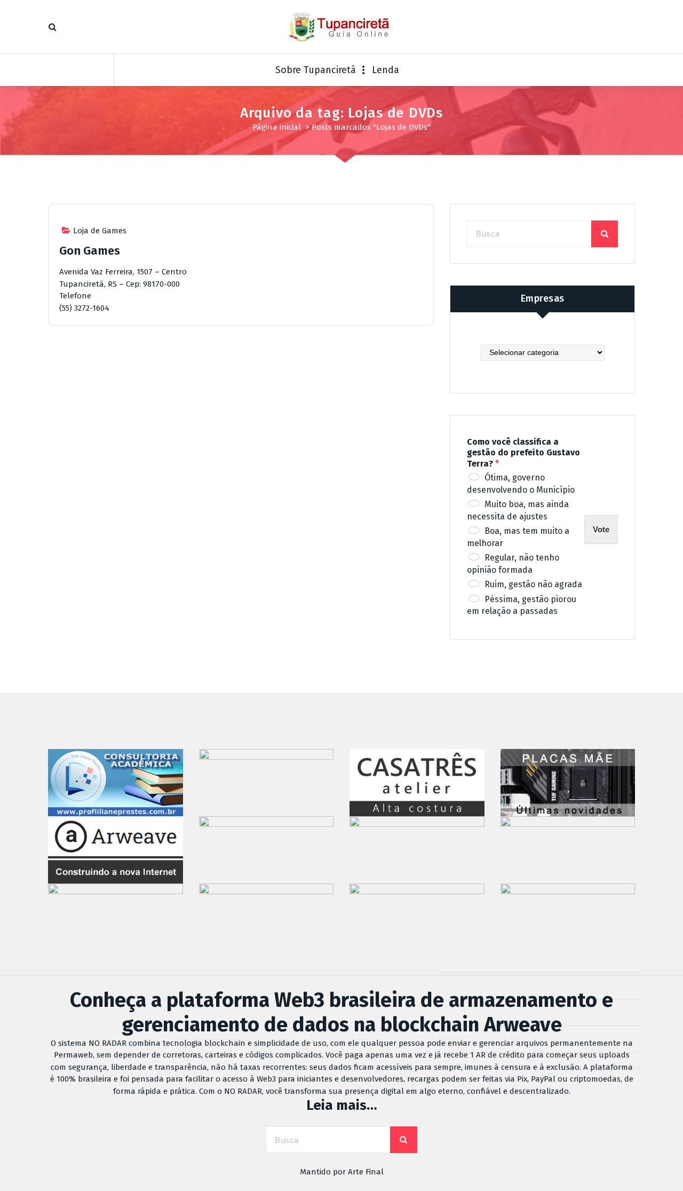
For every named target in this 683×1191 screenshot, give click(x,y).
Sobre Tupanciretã (315, 70)
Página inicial (276, 127)
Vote (601, 529)
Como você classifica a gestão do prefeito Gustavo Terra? (523, 453)
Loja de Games (99, 230)
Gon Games (89, 250)
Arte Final (366, 1172)
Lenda (385, 70)
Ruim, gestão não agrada (533, 584)
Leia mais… (341, 1105)
